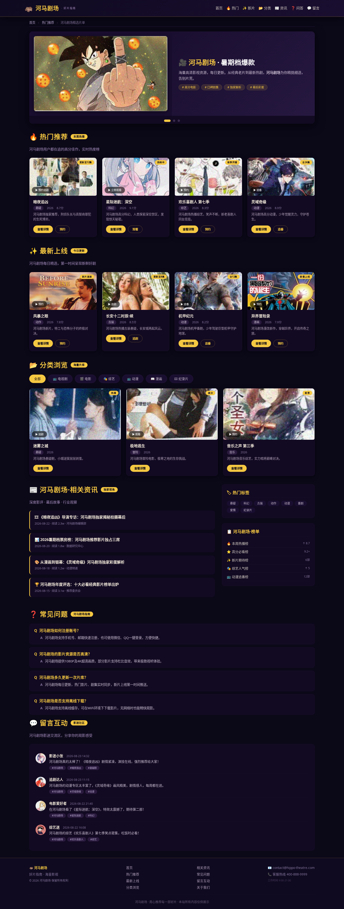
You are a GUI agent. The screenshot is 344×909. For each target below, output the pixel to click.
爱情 (233, 510)
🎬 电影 (85, 378)
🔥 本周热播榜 (268, 543)
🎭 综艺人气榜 (268, 568)
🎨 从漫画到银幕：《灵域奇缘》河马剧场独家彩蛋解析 (79, 562)
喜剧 (301, 503)
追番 (280, 229)
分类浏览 (132, 887)
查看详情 (43, 229)
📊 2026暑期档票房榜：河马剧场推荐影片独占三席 (77, 539)
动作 (273, 503)
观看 (135, 229)
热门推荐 (48, 22)
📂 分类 (265, 8)
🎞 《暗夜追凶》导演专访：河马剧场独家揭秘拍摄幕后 (80, 517)
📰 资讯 (281, 8)
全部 (37, 378)
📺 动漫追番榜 (268, 577)
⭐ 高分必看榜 (268, 551)
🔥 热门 (232, 8)
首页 (219, 8)
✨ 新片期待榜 (268, 560)
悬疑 (233, 503)
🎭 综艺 (109, 378)
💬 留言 (313, 8)
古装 (260, 503)
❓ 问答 (297, 8)
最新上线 (132, 881)
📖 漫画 (156, 378)
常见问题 (203, 874)
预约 (62, 229)
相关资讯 (203, 867)
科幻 (246, 503)
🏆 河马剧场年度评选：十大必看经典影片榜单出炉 (77, 584)
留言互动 (203, 881)
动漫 (287, 503)
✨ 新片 (248, 8)
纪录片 (248, 510)
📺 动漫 (133, 378)
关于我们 (203, 887)
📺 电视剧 (60, 378)
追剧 (135, 339)
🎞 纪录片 (181, 378)
